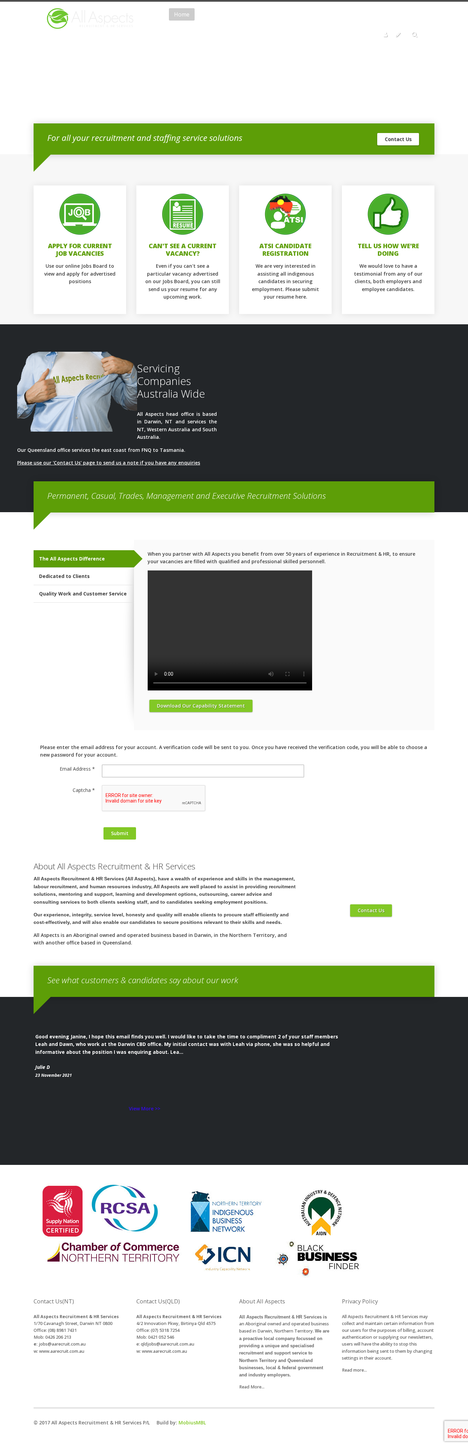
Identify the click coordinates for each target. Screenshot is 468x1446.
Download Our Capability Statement (201, 705)
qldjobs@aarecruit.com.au (167, 1344)
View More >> (144, 1108)
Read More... (251, 1387)
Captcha (84, 790)
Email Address (77, 769)
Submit (119, 833)
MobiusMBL (192, 1422)
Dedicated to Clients (64, 576)
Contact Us (398, 139)
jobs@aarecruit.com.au (62, 1344)
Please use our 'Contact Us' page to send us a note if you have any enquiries (108, 462)
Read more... (354, 1370)
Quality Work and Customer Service (83, 593)
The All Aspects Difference (72, 558)
